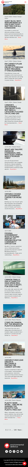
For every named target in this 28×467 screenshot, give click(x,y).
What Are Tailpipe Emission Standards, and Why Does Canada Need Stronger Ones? (14, 153)
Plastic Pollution (16, 319)
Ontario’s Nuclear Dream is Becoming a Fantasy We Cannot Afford (14, 363)
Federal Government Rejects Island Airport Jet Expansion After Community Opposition (13, 238)
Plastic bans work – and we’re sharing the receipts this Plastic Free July (13, 406)
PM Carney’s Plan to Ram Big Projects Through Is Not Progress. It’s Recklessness (14, 67)
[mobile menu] (25, 2)
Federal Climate (16, 146)
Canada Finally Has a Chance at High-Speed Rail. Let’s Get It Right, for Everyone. (13, 283)
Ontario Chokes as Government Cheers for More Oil (13, 196)
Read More (18, 80)
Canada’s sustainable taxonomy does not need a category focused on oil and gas (14, 109)
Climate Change (17, 16)
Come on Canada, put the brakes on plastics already (14, 324)
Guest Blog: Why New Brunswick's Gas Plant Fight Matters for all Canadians (13, 24)
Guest (6, 18)
